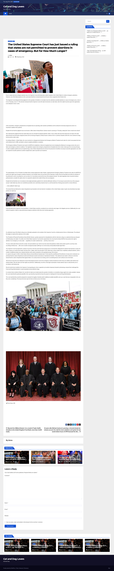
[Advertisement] (42, 29)
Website (6, 515)
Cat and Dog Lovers (13, 6)
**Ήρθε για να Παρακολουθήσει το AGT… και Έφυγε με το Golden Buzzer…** (16, 547)
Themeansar (26, 568)
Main (10, 13)
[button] (107, 13)
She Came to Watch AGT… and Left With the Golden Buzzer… (16, 459)
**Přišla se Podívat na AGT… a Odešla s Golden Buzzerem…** (42, 547)
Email (6, 509)
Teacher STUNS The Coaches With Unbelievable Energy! (69, 459)
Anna (10, 55)
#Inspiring (19, 56)
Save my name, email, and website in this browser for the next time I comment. (24, 522)
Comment (7, 475)
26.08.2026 (9, 549)
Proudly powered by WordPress (9, 568)
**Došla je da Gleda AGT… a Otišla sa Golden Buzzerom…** (70, 547)
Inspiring (10, 41)
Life (13, 41)
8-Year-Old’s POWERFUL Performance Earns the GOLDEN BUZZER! (41, 459)
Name (6, 502)
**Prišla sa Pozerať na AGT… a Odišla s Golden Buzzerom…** (96, 547)
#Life (23, 56)
